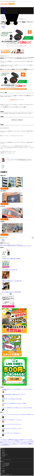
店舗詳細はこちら (4, 188)
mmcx (27, 439)
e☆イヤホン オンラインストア (6, 459)
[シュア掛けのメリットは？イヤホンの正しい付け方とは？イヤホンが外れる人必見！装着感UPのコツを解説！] (3, 417)
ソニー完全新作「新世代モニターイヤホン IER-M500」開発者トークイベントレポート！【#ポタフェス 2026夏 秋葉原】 (17, 389)
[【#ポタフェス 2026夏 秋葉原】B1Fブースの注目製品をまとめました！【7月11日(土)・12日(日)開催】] (3, 410)
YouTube (3, 471)
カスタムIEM (4, 12)
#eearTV (1, 439)
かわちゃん (3, 27)
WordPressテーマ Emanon (6, 475)
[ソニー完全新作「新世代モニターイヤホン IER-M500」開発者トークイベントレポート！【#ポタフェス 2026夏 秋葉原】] (3, 392)
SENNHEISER (30, 439)
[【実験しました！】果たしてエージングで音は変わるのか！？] (3, 435)
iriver (25, 439)
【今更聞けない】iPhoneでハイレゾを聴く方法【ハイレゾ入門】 (11, 428)
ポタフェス (28, 442)
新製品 (3, 10)
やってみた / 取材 (4, 454)
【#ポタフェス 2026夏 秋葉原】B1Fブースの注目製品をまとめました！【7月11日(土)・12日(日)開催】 (17, 407)
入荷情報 (3, 453)
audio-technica (7, 439)
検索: (1, 293)
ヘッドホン (23, 442)
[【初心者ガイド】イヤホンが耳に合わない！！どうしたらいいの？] (3, 422)
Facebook (3, 239)
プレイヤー (19, 442)
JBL (26, 439)
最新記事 (3, 7)
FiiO (23, 439)
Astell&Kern (4, 439)
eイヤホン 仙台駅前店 (5, 465)
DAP (13, 439)
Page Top (1, 473)
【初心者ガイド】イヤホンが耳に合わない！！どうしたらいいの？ (12, 419)
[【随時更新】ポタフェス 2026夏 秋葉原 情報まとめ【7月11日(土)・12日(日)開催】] (3, 405)
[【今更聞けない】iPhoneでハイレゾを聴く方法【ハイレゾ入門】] (3, 430)
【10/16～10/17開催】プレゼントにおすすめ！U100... (10, 269)
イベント (3, 8)
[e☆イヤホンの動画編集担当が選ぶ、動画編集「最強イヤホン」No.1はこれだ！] (3, 396)
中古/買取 (3, 13)
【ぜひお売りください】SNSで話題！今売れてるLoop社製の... (11, 258)
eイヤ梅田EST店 (20, 439)
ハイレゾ (15, 442)
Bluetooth (11, 439)
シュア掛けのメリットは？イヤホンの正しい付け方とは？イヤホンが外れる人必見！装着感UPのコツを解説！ (17, 415)
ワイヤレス (5, 443)
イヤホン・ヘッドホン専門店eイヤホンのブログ (6, 474)
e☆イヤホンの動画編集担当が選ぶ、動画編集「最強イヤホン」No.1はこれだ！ (14, 394)
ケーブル (8, 442)
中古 (14, 443)
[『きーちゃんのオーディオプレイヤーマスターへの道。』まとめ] (3, 426)
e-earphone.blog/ (8, 161)
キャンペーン (4, 9)
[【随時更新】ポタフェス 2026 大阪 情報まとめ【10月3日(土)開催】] (3, 401)
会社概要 (3, 466)
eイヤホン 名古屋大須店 (5, 464)
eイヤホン (16, 439)
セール (13, 442)
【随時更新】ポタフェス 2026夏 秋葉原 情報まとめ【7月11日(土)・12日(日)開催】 (14, 403)
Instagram (3, 240)
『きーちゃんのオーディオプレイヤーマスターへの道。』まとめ (11, 424)
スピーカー (10, 442)
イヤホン (17, 441)
